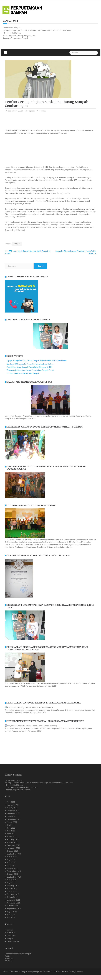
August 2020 (12, 857)
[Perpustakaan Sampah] (22, 10)
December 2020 (13, 845)
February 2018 (13, 885)
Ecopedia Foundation (51, 972)
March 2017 (12, 891)
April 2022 (11, 833)
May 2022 (11, 831)
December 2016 (13, 900)
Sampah (17, 244)
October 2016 (12, 906)
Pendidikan (11, 935)
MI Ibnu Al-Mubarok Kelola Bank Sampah (23, 373)
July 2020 (11, 859)
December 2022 (13, 810)
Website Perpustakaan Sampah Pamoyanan (20, 972)
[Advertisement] (53, 121)
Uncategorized (13, 941)
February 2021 (13, 839)
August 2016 (12, 911)
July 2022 (11, 825)
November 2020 (13, 848)
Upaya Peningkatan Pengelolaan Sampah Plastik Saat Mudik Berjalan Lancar (36, 361)
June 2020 (11, 862)
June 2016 (11, 917)
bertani (10, 930)
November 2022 (13, 813)
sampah (43, 111)
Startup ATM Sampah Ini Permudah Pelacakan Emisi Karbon (30, 364)
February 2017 (13, 894)
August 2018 (12, 880)
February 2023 (13, 805)
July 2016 (11, 914)
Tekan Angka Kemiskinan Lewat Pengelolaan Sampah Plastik (30, 370)
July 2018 (11, 882)
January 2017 (12, 897)
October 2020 (12, 851)
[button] (7, 335)
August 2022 (12, 822)
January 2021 (12, 842)
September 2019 (14, 871)
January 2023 (12, 808)
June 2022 (11, 828)
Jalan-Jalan (11, 933)
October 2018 (12, 874)
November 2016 (13, 903)
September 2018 (14, 877)
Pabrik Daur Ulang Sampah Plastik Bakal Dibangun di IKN (29, 367)
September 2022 (14, 819)
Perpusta (31, 111)
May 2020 (11, 865)
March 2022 (12, 836)
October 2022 (12, 816)
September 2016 (14, 908)
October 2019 (12, 868)
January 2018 (12, 888)
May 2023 (11, 802)
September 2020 (14, 854)
